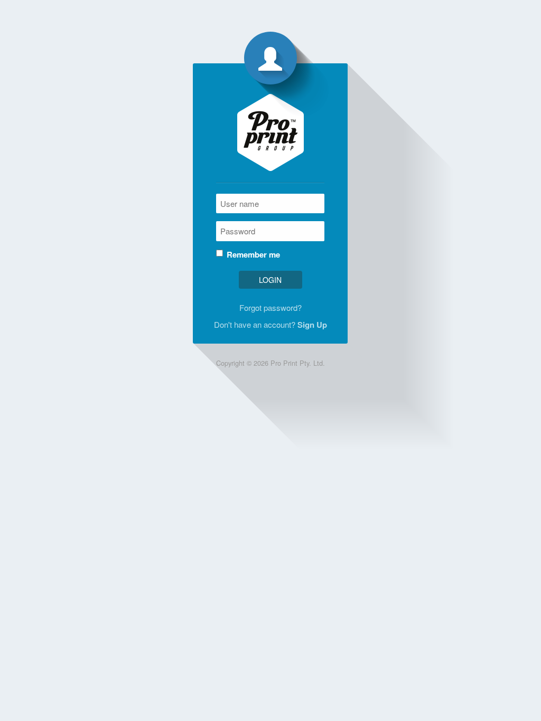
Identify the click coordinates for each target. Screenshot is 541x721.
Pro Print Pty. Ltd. (297, 363)
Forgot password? (270, 307)
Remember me (253, 254)
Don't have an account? (270, 324)
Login (270, 279)
